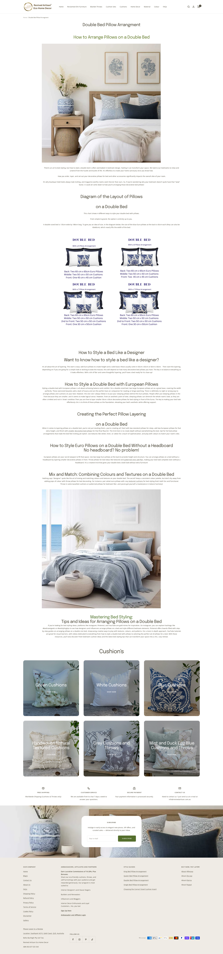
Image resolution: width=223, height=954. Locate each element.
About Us (26, 885)
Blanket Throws (96, 7)
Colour (156, 7)
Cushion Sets (111, 7)
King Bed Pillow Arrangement (135, 871)
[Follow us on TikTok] (92, 939)
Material (147, 7)
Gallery (26, 920)
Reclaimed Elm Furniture (77, 7)
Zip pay (189, 876)
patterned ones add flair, (134, 460)
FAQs (165, 7)
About (183, 871)
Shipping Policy (29, 894)
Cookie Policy (28, 911)
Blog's (25, 876)
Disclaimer (27, 916)
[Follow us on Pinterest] (86, 939)
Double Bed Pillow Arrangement (136, 880)
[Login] (193, 7)
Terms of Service (29, 907)
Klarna (189, 880)
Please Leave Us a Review (33, 929)
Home (61, 7)
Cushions (123, 7)
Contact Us (27, 880)
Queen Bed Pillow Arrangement (136, 876)
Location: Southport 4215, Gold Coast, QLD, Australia (43, 933)
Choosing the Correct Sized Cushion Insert (140, 889)
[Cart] (198, 7)
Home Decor (135, 7)
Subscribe (127, 838)
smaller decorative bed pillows (80, 431)
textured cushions (136, 481)
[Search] (189, 7)
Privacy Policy (28, 903)
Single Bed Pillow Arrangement (136, 885)
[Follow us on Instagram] (79, 939)
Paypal (189, 885)
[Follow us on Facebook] (73, 939)
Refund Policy (28, 898)
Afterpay (190, 871)
